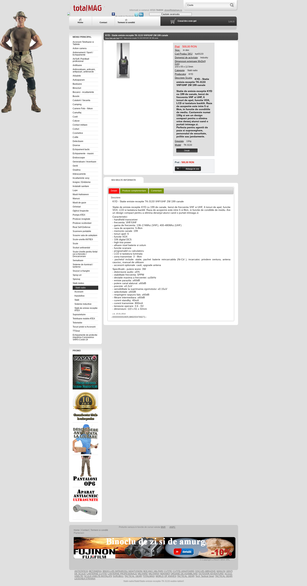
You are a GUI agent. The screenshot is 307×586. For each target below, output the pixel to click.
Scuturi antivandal (81, 247)
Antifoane (77, 65)
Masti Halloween (81, 194)
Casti (75, 116)
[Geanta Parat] (85, 372)
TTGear (76, 331)
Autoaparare (79, 80)
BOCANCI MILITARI (153, 571)
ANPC (172, 527)
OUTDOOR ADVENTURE (211, 573)
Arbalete (77, 76)
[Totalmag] (87, 11)
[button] (188, 168)
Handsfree (79, 296)
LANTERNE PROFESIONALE (122, 573)
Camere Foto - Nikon (83, 108)
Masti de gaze (79, 202)
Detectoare (78, 141)
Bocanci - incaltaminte (83, 92)
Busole (76, 96)
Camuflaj (77, 112)
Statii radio (80, 287)
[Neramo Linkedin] (141, 16)
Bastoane (77, 84)
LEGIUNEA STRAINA (84, 578)
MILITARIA (154, 573)
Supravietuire (79, 314)
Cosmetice (78, 133)
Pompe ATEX (79, 215)
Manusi (76, 198)
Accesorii (78, 292)
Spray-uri (77, 275)
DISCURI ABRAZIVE (205, 571)
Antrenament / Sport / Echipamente (83, 53)
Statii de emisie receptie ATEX (86, 309)
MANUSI (221, 571)
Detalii (186, 150)
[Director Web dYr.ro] (84, 535)
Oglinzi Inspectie (81, 211)
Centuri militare (80, 125)
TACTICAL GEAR (133, 576)
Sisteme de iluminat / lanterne (83, 265)
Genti (75, 166)
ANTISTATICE (81, 571)
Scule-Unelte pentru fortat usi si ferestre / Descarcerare (85, 254)
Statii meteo (78, 283)
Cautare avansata (170, 14)
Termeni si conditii (99, 530)
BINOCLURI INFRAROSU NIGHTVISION (122, 571)
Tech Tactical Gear (204, 576)
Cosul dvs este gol (187, 21)
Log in (231, 21)
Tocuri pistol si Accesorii (84, 327)
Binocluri (77, 88)
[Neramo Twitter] (136, 16)
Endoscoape (79, 157)
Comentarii (156, 190)
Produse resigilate (81, 219)
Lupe (75, 190)
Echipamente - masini (83, 153)
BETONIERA (95, 571)
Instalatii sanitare (81, 186)
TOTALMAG (148, 576)
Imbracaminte (79, 174)
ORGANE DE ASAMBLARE (184, 573)
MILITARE (142, 573)
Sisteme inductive (82, 304)
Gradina (76, 170)
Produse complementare (134, 190)
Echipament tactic (81, 149)
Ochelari (77, 206)
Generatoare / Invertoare (84, 161)
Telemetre (77, 322)
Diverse (76, 145)
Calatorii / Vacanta (81, 100)
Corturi (76, 129)
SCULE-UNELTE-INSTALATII (98, 576)
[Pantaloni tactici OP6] (85, 471)
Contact (85, 530)
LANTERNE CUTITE (97, 573)
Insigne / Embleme (82, 182)
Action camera (80, 48)
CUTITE (168, 571)
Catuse (76, 121)
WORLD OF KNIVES (166, 576)
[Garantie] (85, 406)
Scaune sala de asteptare (85, 235)
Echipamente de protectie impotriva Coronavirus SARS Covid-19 (85, 337)
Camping (77, 104)
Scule (75, 243)
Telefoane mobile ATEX (84, 318)
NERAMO (164, 573)
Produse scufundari (82, 223)
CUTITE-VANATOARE (183, 571)
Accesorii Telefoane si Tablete (83, 43)
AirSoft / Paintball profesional (81, 60)
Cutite (75, 137)
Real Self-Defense (81, 227)
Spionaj (76, 279)
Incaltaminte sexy (81, 178)
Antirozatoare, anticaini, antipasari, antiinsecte (84, 70)
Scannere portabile (82, 231)
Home (107, 38)
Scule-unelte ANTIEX (83, 239)
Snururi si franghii (81, 271)
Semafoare (78, 260)
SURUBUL (118, 576)
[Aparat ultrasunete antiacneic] (85, 503)
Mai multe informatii (123, 180)
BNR (163, 527)
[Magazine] (102, 535)
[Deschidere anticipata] (85, 439)
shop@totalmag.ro (173, 10)
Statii (76, 300)
